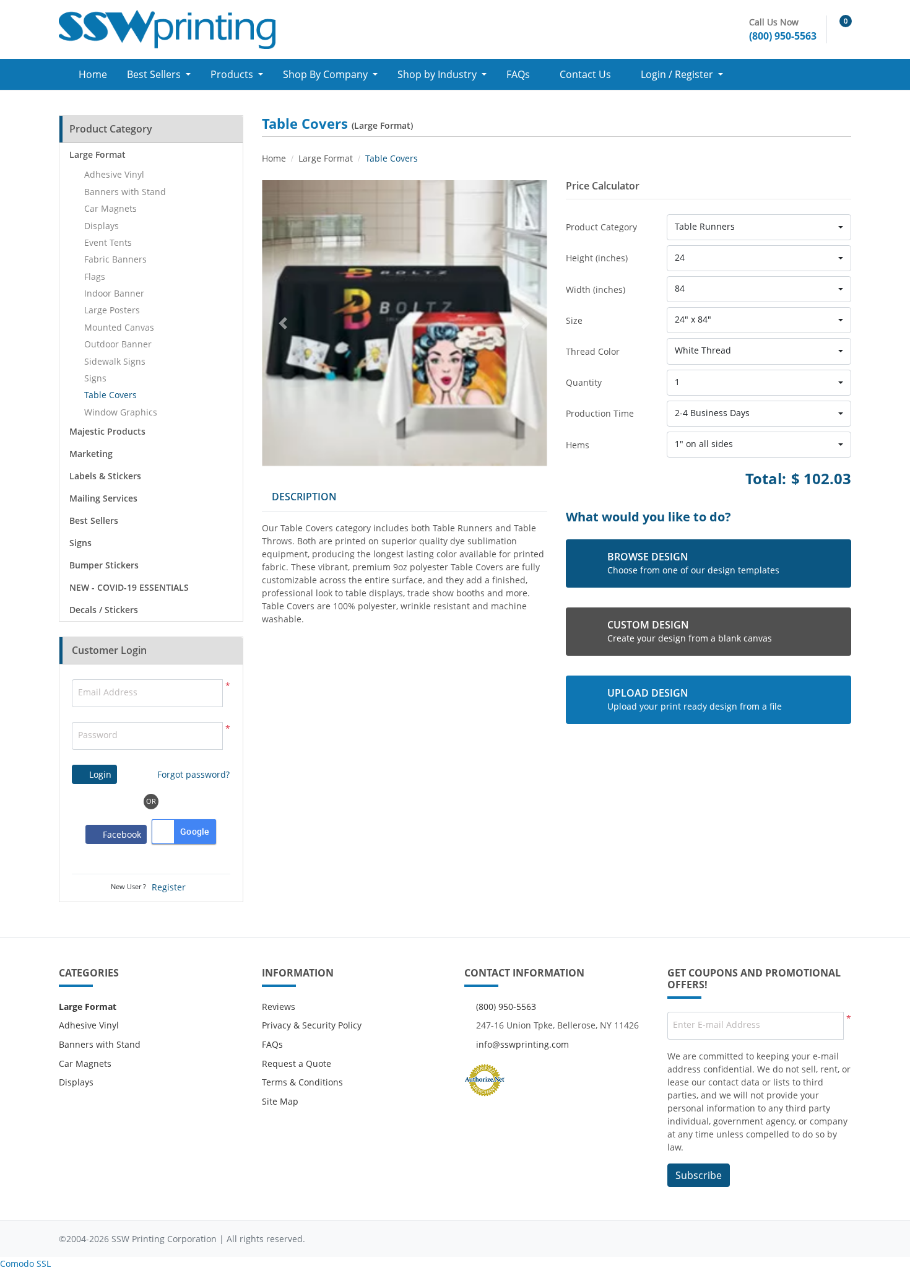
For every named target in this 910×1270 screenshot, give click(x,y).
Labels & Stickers (105, 476)
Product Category (601, 227)
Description (304, 496)
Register (169, 887)
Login (99, 774)
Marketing (91, 453)
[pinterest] (838, 1238)
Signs (80, 543)
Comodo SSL (25, 1263)
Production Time (600, 413)
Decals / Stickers (103, 609)
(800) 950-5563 (506, 1006)
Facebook (119, 834)
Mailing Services (103, 498)
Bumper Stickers (104, 565)
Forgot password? (193, 774)
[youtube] (814, 1238)
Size (574, 320)
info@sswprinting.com (522, 1044)
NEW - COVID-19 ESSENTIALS (129, 587)
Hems (577, 445)
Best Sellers (93, 520)
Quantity (584, 382)
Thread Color (593, 351)
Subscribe (698, 1175)
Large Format (97, 154)
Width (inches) (595, 289)
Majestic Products (107, 431)
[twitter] (790, 1238)
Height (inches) (597, 258)
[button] (759, 227)
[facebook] (765, 1238)
